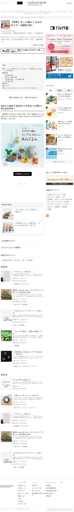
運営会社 (48, 496)
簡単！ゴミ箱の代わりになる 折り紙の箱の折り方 (65, 95)
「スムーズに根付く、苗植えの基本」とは (27, 332)
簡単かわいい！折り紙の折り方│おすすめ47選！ (65, 123)
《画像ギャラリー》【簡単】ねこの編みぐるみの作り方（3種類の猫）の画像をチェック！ (23, 50)
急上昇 (60, 90)
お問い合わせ (50, 493)
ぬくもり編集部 (14, 247)
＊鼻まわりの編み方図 (10, 77)
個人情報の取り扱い (51, 490)
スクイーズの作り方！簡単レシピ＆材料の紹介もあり (65, 136)
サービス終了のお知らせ (22, 380)
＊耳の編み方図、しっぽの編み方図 (14, 79)
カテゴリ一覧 (22, 504)
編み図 (6, 73)
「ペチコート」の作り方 (22, 272)
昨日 (50, 90)
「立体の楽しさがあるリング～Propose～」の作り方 (27, 353)
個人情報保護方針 (51, 488)
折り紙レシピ (61, 99)
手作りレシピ (23, 278)
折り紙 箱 (68, 99)
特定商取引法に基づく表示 (39, 494)
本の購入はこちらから (22, 174)
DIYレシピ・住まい (23, 493)
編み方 (6, 83)
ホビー (20, 498)
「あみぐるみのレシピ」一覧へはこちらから (22, 97)
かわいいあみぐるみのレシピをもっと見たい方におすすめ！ (21, 88)
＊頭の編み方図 (8, 75)
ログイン (69, 3)
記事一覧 (34, 485)
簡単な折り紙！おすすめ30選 (65, 150)
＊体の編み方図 (8, 81)
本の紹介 (20, 501)
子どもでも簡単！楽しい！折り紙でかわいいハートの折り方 (65, 109)
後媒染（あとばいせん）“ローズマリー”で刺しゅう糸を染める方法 (28, 291)
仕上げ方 (6, 85)
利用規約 (48, 485)
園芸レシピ (21, 496)
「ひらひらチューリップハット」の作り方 (27, 312)
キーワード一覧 (36, 488)
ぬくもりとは (36, 490)
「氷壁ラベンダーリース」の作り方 (26, 395)
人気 (68, 90)
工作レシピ (23, 402)
